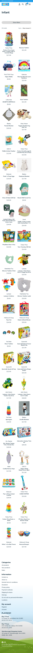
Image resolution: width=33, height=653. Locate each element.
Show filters (16, 22)
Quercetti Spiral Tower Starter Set (24, 344)
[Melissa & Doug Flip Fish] (9, 309)
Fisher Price (8, 48)
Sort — (20, 28)
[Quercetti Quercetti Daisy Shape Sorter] (24, 358)
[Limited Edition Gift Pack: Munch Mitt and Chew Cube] (9, 210)
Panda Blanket (8, 126)
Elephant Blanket (24, 176)
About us (4, 580)
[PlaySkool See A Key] (9, 236)
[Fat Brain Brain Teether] (9, 332)
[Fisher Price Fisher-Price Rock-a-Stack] (9, 508)
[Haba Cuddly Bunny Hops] (9, 457)
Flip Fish (8, 320)
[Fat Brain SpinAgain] (9, 408)
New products (6, 568)
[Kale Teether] (24, 91)
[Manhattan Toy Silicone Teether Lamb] (24, 285)
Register (4, 607)
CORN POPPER (24, 494)
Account (4, 609)
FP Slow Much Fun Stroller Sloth (24, 519)
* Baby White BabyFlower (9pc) (24, 469)
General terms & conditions (10, 582)
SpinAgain (9, 419)
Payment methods (7, 590)
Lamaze (24, 269)
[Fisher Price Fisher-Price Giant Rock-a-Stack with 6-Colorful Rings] (9, 39)
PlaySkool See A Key (9, 244)
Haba (8, 466)
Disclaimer (5, 585)
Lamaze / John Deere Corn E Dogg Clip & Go (24, 271)
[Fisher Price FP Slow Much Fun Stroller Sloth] (24, 508)
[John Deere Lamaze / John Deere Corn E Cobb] (24, 383)
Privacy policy (6, 587)
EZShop (10, 646)
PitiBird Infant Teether (8, 151)
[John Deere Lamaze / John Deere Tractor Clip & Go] (9, 383)
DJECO (9, 149)
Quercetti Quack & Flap (9, 369)
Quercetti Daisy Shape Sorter (24, 369)
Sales (3, 570)
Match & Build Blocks (24, 320)
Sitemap (4, 595)
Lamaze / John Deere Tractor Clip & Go (9, 394)
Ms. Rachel (9, 441)
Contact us (5, 577)
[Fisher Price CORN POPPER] (24, 483)
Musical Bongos (24, 544)
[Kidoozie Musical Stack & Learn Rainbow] (24, 65)
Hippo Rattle (9, 77)
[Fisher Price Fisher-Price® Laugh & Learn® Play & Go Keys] (24, 140)
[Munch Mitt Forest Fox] (24, 189)
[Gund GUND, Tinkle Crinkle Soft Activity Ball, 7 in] (24, 210)
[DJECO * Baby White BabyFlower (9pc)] (24, 457)
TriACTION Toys (9, 74)
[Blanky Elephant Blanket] (24, 165)
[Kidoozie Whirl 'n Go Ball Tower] (9, 533)
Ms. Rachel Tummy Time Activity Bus (8, 444)
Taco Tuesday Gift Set (24, 247)
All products (5, 565)
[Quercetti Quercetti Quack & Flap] (9, 358)
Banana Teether (24, 48)
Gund (24, 219)
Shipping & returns (7, 592)
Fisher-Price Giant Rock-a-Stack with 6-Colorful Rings (8, 51)
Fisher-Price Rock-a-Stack (9, 519)
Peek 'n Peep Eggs (8, 176)
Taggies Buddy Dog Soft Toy (24, 126)
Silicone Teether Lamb (24, 296)
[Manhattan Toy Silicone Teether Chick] (9, 260)
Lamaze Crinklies (9, 296)
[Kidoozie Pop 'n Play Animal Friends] (9, 483)
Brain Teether (9, 344)
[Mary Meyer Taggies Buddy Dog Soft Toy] (24, 114)
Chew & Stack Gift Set (8, 198)
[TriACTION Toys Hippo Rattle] (9, 65)
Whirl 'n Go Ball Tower (9, 544)
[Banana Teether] (24, 39)
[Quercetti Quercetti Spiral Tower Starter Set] (24, 332)
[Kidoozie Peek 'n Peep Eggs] (9, 165)
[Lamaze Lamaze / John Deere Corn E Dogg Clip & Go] (24, 260)
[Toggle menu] (29, 4)
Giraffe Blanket (24, 419)
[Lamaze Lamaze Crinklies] (9, 285)
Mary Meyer (24, 124)
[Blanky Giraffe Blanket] (24, 408)
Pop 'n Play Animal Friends (9, 494)
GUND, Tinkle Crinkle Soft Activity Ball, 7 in (24, 222)
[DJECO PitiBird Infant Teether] (9, 140)
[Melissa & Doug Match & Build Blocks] (24, 309)
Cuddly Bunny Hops (9, 469)
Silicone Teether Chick (8, 271)
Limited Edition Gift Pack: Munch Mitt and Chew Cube (8, 220)
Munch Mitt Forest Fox (24, 198)
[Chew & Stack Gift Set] (9, 189)
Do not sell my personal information (12, 597)
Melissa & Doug (9, 318)
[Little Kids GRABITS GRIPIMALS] (9, 91)
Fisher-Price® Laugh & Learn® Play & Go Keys (24, 151)
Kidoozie (24, 74)
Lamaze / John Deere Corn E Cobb (24, 394)
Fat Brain (8, 342)
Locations (4, 600)
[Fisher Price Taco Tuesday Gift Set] (24, 236)
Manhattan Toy (8, 269)
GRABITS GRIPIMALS (9, 102)
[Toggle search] (23, 4)
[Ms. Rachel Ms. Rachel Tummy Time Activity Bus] (9, 432)
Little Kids (9, 100)
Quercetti (24, 342)
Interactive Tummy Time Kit (24, 441)
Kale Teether (24, 99)
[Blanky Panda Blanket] (9, 114)
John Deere (9, 392)
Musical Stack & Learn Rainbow (24, 77)
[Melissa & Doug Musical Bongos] (24, 533)
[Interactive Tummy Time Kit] (24, 432)
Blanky (9, 124)
